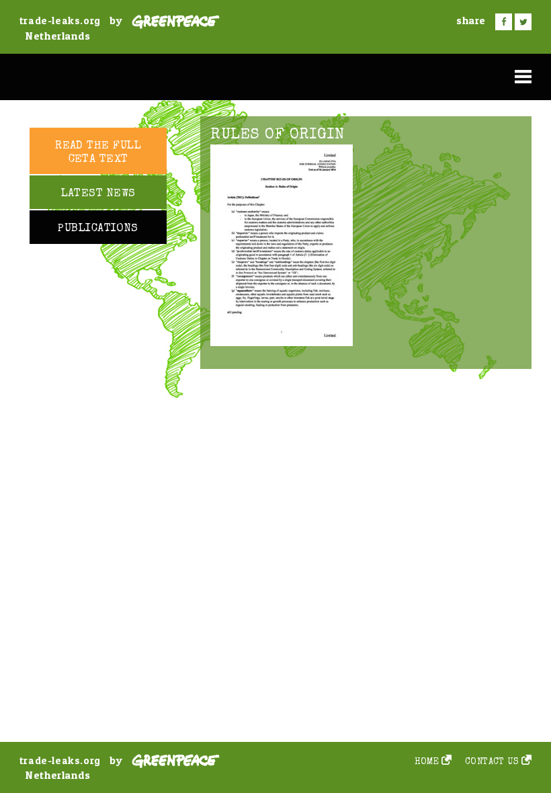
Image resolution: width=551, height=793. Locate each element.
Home (427, 762)
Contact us (492, 762)
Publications (98, 229)
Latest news (98, 194)
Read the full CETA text (98, 152)
